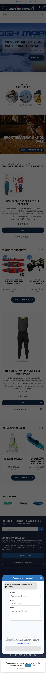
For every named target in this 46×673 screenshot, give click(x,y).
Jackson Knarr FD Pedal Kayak (13, 282)
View (21, 230)
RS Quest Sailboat (13, 459)
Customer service (23, 555)
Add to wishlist (21, 237)
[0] (43, 7)
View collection (21, 300)
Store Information (23, 562)
